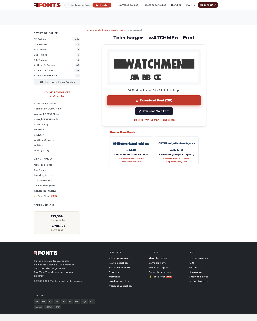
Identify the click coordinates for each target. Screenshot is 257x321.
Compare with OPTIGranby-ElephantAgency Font (176, 160)
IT (70, 301)
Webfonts (114, 276)
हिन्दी (57, 307)
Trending (176, 5)
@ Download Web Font (154, 111)
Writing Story (41, 150)
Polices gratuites (118, 258)
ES (50, 301)
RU (91, 301)
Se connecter (208, 5)
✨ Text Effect (45, 196)
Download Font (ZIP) (156, 100)
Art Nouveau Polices (45, 75)
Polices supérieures (154, 5)
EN (36, 301)
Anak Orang (41, 124)
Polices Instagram (44, 185)
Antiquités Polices (44, 65)
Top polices (40, 170)
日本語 (49, 307)
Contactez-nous (198, 258)
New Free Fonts (43, 164)
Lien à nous (195, 272)
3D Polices (40, 39)
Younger (39, 134)
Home (88, 30)
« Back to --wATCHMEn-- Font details (154, 119)
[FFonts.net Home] (47, 5)
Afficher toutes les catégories (57, 82)
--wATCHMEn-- (119, 30)
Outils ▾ (190, 5)
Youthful (39, 129)
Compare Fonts (43, 180)
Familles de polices (119, 281)
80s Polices (40, 54)
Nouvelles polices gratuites (57, 94)
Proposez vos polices (120, 285)
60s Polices (40, 49)
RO (57, 301)
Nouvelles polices (127, 5)
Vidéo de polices (198, 276)
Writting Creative (44, 140)
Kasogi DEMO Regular (46, 119)
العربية (38, 307)
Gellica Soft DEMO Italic (47, 108)
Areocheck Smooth (45, 103)
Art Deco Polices (43, 70)
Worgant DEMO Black (46, 114)
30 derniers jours (199, 281)
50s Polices (40, 44)
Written (38, 145)
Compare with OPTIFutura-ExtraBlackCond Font (131, 160)
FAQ (191, 262)
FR (64, 301)
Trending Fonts (43, 175)
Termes (193, 267)
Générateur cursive (45, 190)
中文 (84, 301)
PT (76, 301)
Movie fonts (101, 30)
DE (43, 301)
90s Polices (40, 60)
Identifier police (158, 258)
